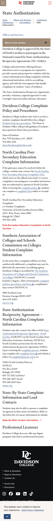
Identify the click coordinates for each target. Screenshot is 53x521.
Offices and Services (22, 20)
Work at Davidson (12, 471)
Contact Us (9, 478)
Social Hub (9, 483)
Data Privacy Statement (32, 510)
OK (7, 516)
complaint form (27, 353)
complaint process (30, 350)
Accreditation (25, 22)
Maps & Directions (12, 474)
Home (4, 20)
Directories (9, 487)
